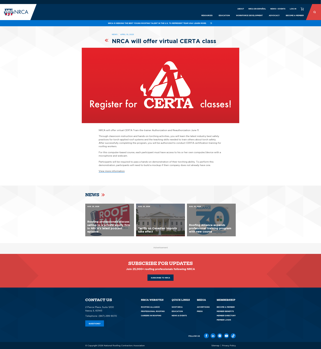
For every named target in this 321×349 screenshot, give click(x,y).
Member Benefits (225, 311)
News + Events (277, 9)
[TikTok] (233, 335)
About (240, 9)
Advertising (203, 307)
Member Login (224, 320)
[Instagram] (219, 335)
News (114, 34)
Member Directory (226, 315)
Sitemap (215, 345)
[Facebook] (206, 335)
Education (224, 15)
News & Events (179, 315)
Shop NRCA (177, 307)
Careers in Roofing (151, 315)
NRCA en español (257, 9)
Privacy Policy (229, 345)
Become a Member (295, 15)
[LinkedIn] (213, 335)
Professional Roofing (153, 311)
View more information (112, 171)
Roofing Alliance (150, 307)
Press (200, 311)
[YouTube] (226, 335)
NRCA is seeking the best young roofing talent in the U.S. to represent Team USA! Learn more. (157, 23)
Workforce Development (249, 15)
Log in (293, 9)
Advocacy (274, 15)
